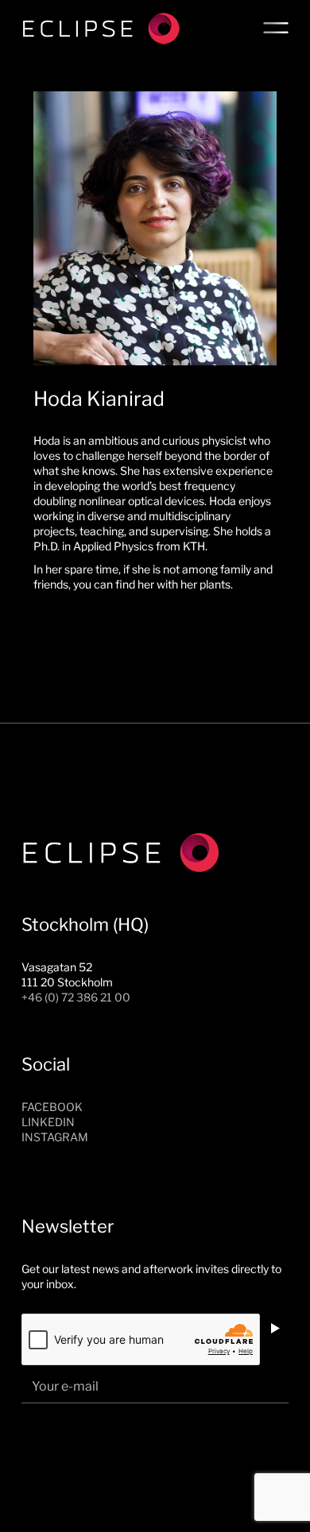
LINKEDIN (48, 1122)
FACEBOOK (52, 1106)
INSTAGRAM (54, 1137)
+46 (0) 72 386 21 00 (75, 997)
